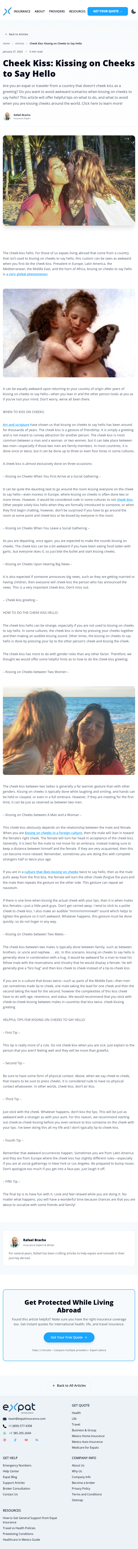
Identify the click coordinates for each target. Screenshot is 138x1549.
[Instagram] (4, 1440)
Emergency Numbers (17, 1465)
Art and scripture (16, 424)
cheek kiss (125, 499)
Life (74, 1419)
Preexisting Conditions (18, 1534)
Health (76, 1413)
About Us (78, 1465)
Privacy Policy (81, 1489)
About (40, 11)
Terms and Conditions (87, 1494)
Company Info (81, 1477)
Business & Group (84, 1430)
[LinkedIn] (37, 1440)
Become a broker (83, 1483)
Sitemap (77, 1500)
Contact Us (10, 1494)
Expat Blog (10, 1477)
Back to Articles (18, 34)
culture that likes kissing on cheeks (51, 872)
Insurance (22, 11)
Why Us (77, 1471)
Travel (76, 1424)
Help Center (11, 1471)
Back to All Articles (71, 1385)
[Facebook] (15, 1440)
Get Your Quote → (107, 11)
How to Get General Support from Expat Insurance (30, 1520)
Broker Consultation (16, 1489)
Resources (77, 11)
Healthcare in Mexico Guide (21, 1540)
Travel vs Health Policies (19, 1528)
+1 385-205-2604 (20, 1433)
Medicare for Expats (85, 1448)
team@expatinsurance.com (27, 1419)
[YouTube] (26, 1440)
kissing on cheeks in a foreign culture (53, 833)
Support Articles (14, 1483)
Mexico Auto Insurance (87, 1442)
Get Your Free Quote (67, 1337)
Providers (57, 11)
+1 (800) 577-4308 (20, 1426)
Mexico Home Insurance (88, 1436)
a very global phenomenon (26, 274)
